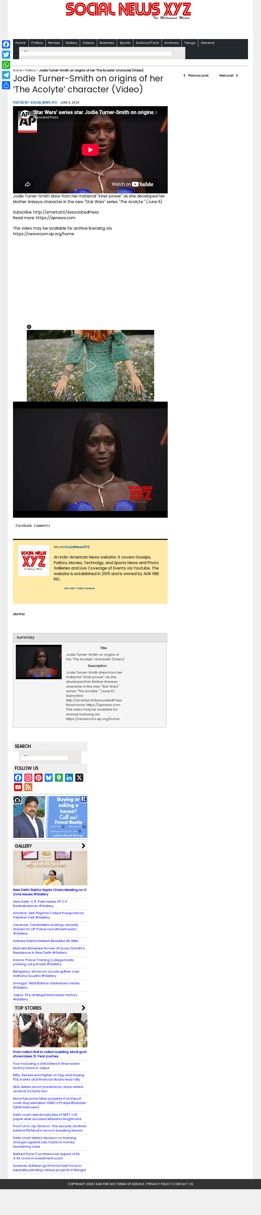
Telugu (189, 42)
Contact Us (183, 1184)
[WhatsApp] (6, 65)
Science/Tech (147, 42)
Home (21, 42)
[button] (29, 327)
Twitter (79, 588)
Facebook (90, 588)
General (207, 42)
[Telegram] (6, 75)
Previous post (198, 75)
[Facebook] (6, 44)
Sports (125, 42)
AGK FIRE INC (105, 1184)
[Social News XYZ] (129, 18)
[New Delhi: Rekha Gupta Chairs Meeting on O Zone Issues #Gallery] (50, 883)
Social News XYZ (43, 102)
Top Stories (28, 1008)
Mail (66, 588)
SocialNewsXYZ (77, 546)
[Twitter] (6, 54)
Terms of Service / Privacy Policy (143, 1184)
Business (107, 42)
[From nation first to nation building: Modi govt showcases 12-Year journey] (50, 1045)
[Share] (6, 85)
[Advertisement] (130, 28)
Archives (171, 42)
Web (72, 588)
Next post (226, 75)
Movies (54, 42)
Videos (88, 42)
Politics (37, 42)
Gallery (71, 42)
